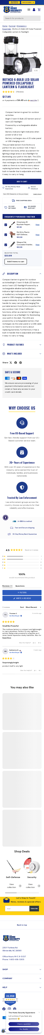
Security (31, 877)
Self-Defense (13, 877)
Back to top (22, 925)
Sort (22, 607)
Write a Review (24, 599)
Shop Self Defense (27, 2)
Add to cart (22, 181)
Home (4, 26)
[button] (22, 91)
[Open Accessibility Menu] (5, 517)
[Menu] (29, 9)
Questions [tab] (20, 586)
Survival (12, 26)
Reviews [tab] (7, 586)
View (38, 225)
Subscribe (34, 908)
